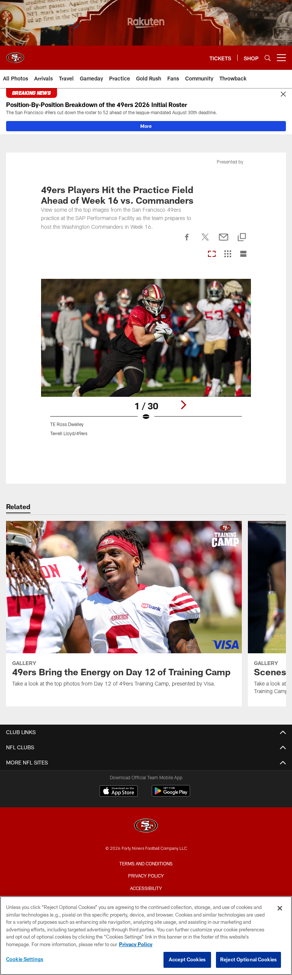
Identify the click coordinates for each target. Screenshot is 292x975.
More (146, 126)
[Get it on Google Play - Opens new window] (170, 794)
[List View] (243, 254)
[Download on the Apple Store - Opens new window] (118, 791)
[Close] (283, 94)
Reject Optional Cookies (248, 959)
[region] (146, 935)
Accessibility (146, 888)
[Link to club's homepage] (15, 55)
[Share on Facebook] (187, 241)
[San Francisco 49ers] (146, 826)
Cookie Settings (24, 959)
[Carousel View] (211, 254)
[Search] (268, 58)
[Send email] (223, 241)
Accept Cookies (187, 959)
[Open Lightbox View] (146, 362)
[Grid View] (227, 254)
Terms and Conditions (146, 863)
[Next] (183, 404)
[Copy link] (242, 237)
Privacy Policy (146, 875)
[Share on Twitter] (205, 241)
